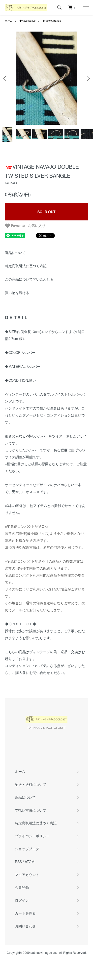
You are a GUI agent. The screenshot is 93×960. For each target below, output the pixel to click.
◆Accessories (27, 20)
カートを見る (25, 913)
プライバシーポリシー (32, 835)
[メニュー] (85, 7)
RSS (18, 861)
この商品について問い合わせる (29, 279)
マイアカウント (27, 874)
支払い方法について (30, 810)
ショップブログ (27, 848)
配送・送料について (30, 784)
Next (87, 78)
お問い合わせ (25, 925)
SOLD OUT (46, 211)
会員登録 (22, 887)
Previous (5, 78)
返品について (15, 252)
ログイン (22, 900)
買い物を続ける (17, 292)
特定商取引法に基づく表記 (26, 265)
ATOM (29, 861)
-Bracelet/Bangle (52, 20)
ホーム (8, 20)
